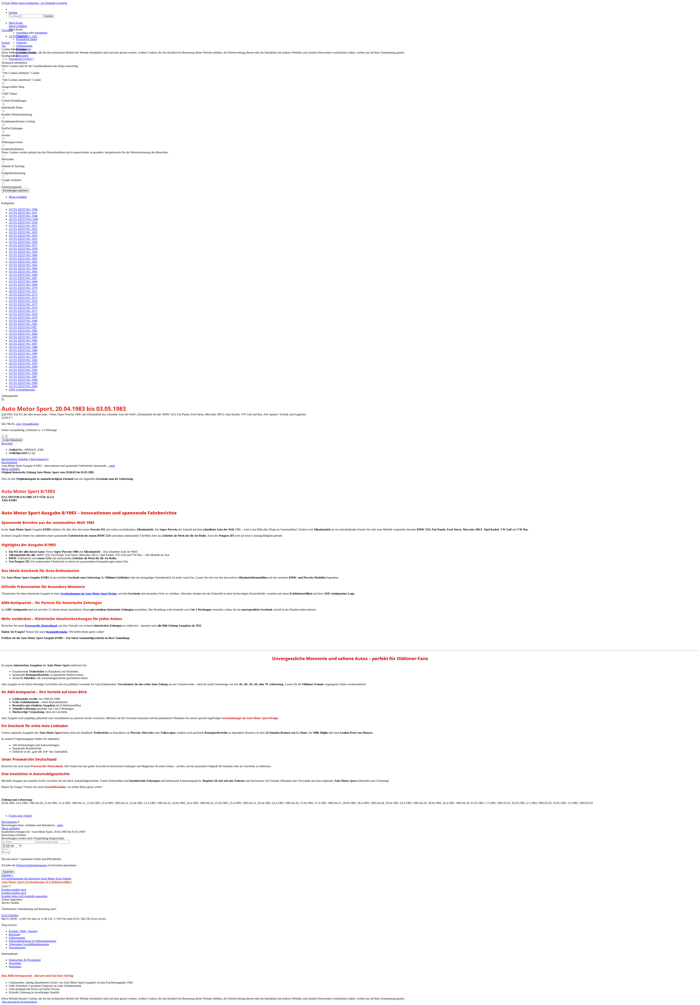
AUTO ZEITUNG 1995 (23, 369)
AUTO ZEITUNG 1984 (23, 333)
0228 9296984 (9, 915)
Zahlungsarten (24, 45)
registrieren (41, 32)
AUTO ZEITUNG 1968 (23, 281)
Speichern (8, 871)
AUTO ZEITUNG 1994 (23, 366)
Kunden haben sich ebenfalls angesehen (24, 896)
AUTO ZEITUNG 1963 (23, 265)
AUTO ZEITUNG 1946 (23, 209)
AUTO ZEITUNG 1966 (23, 274)
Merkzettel (22, 55)
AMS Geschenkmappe (22, 389)
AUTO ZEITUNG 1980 (23, 320)
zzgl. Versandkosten (27, 423)
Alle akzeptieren (11, 1001)
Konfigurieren (29, 1001)
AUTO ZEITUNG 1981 (23, 324)
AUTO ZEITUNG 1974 (23, 301)
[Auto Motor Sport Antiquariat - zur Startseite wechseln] (34, 3)
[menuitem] (354, 9)
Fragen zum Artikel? (20, 815)
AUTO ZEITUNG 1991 (23, 356)
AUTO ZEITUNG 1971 (23, 291)
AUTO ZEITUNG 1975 (23, 304)
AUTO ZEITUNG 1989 (23, 350)
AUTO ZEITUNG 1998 (23, 379)
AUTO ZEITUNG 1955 (23, 238)
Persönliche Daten (26, 39)
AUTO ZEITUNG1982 (23, 327)
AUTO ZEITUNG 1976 (23, 307)
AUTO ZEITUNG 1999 (23, 383)
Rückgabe (14, 934)
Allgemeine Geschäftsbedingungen (29, 944)
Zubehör (24, 459)
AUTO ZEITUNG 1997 (23, 376)
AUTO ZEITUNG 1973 (23, 297)
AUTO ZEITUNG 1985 (23, 337)
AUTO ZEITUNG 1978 (23, 314)
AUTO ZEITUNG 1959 (23, 251)
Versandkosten (17, 947)
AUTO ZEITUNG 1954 (23, 235)
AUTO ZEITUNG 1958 (23, 248)
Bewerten (7, 443)
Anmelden (22, 32)
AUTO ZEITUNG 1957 (23, 245)
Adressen (21, 42)
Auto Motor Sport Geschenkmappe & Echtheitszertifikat (36, 882)
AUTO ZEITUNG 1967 (23, 278)
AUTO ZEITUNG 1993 (23, 363)
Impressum (15, 966)
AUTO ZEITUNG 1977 (23, 310)
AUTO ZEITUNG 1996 (23, 373)
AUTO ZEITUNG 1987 (23, 343)
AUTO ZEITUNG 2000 (23, 386)
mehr (111, 465)
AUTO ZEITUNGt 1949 (23, 219)
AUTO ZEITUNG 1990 (23, 353)
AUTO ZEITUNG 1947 (23, 212)
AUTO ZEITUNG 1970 (23, 288)
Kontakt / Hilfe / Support (23, 931)
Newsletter (15, 963)
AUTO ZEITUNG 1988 (23, 347)
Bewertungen (39, 459)
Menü (12, 9)
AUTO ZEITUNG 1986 (23, 340)
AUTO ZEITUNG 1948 (23, 215)
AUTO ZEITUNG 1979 (23, 317)
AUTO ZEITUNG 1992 (23, 360)
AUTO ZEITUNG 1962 (23, 261)
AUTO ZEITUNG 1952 (23, 229)
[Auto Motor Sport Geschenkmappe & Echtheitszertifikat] (36, 878)
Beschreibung (9, 459)
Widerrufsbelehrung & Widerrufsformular (32, 941)
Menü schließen (18, 26)
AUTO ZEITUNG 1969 (23, 284)
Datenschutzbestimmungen (31, 865)
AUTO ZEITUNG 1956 (23, 242)
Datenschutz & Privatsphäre (25, 959)
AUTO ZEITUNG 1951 (23, 225)
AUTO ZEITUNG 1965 (23, 271)
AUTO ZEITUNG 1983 (23, 330)
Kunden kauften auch (13, 889)
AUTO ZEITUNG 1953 (23, 232)
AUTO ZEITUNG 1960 (23, 255)
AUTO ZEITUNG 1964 (23, 268)
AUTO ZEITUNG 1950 (23, 222)
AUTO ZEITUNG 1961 (23, 258)
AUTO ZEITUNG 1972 (23, 294)
